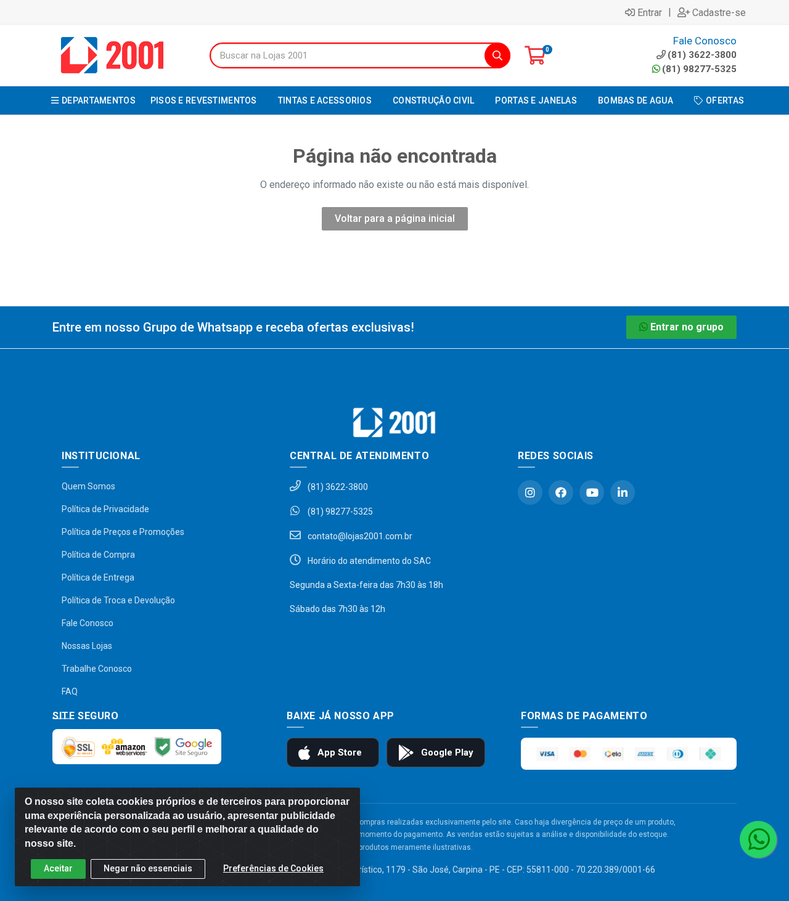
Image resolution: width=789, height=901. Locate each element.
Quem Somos (88, 486)
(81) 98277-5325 (699, 69)
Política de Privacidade (105, 509)
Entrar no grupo (687, 327)
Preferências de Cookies (273, 868)
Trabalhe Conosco (97, 669)
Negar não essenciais (148, 868)
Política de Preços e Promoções (123, 532)
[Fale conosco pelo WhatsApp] (758, 839)
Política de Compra (98, 555)
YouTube (591, 492)
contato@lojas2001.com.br (359, 536)
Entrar (649, 12)
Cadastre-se (719, 12)
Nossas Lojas (87, 646)
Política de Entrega (98, 577)
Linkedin (622, 492)
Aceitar (58, 868)
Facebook (561, 492)
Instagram (530, 492)
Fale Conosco (87, 623)
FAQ (70, 691)
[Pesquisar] (497, 55)
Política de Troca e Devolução (118, 600)
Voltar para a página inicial (395, 218)
